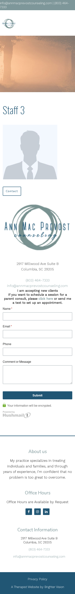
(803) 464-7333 (38, 280)
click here (46, 298)
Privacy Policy (37, 579)
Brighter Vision (54, 587)
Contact (12, 191)
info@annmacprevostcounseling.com (37, 286)
